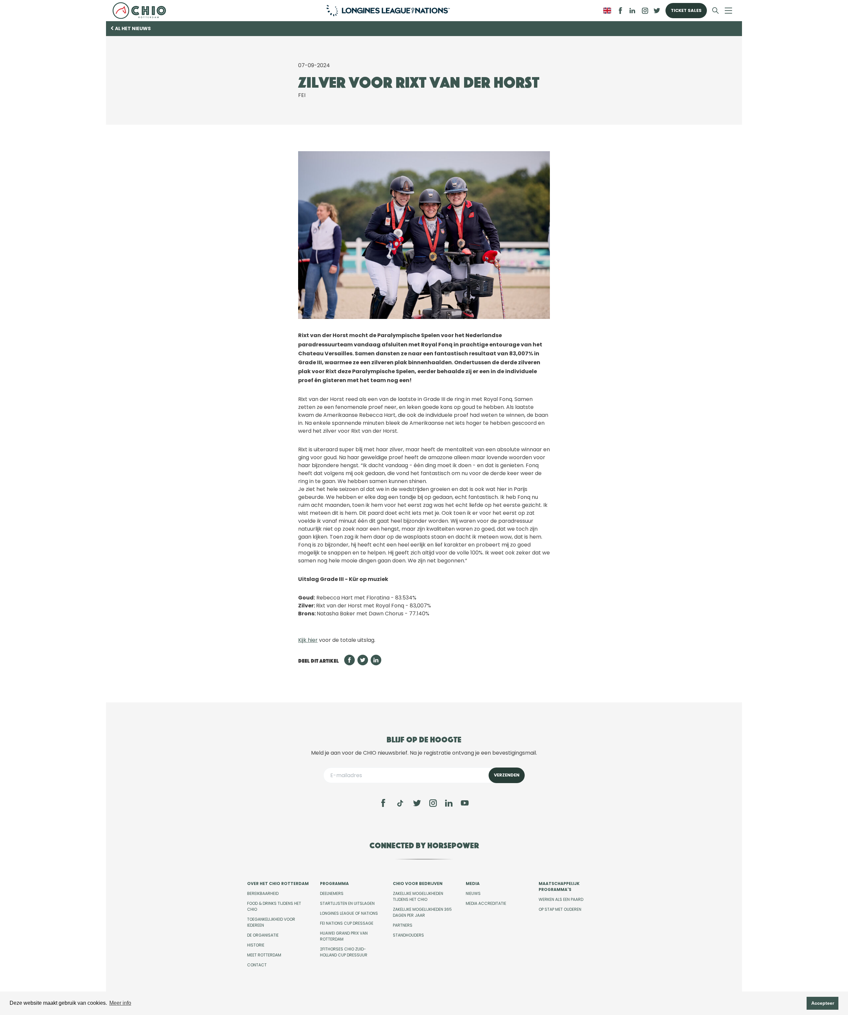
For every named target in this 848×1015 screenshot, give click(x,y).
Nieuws (473, 893)
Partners (402, 925)
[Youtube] (465, 803)
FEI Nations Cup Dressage (346, 923)
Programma (334, 883)
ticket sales (686, 10)
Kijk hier (308, 640)
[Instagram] (433, 803)
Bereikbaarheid (263, 893)
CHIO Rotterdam (142, 10)
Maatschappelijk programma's (559, 886)
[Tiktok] (400, 803)
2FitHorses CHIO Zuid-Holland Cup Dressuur (343, 952)
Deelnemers (332, 893)
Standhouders (408, 935)
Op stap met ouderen (560, 909)
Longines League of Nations (349, 913)
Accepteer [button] (822, 1003)
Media (473, 883)
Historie (255, 945)
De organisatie (263, 935)
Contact (257, 965)
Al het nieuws (133, 28)
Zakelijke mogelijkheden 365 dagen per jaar (422, 912)
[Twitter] (417, 803)
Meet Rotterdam (264, 955)
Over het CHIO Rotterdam (278, 883)
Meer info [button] (120, 1003)
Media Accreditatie (486, 903)
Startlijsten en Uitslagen (347, 903)
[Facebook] (383, 803)
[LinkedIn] (632, 10)
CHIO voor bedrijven (418, 883)
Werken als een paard (561, 899)
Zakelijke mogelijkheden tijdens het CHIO (418, 896)
